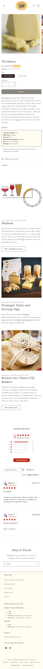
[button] (4, 6)
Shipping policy (15, 665)
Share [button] (6, 165)
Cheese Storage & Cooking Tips (14, 580)
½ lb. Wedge (9, 76)
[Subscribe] (36, 563)
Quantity (4, 80)
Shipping (4, 69)
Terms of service (35, 662)
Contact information (28, 665)
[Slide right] (26, 57)
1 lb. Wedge (23, 76)
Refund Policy (8, 592)
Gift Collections (10, 408)
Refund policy (14, 662)
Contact (6, 596)
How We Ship (8, 588)
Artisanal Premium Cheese (20, 659)
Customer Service (9, 584)
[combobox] (31, 475)
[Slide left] (17, 57)
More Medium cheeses (13, 249)
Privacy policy (24, 662)
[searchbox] (12, 469)
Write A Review (21, 460)
